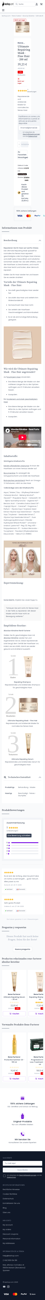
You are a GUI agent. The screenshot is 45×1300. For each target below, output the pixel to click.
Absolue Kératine (28, 16)
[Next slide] (27, 27)
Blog (4, 1208)
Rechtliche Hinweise (11, 1189)
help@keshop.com (11, 1255)
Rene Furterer (16, 16)
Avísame (24, 144)
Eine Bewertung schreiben (19, 835)
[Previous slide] (18, 27)
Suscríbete (22, 1170)
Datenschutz (8, 1198)
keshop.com (6, 16)
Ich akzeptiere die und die (31, 134)
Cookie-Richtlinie (10, 1194)
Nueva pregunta (22, 949)
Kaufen (16, 1013)
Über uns (6, 1212)
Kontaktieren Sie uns (11, 1203)
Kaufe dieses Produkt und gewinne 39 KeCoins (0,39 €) (24, 192)
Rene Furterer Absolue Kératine (22, 43)
